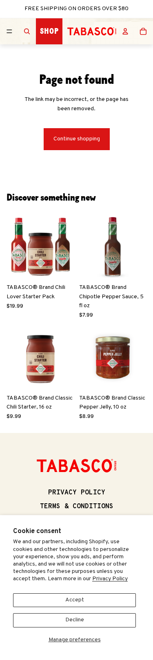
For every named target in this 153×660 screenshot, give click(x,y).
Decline (74, 619)
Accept (74, 600)
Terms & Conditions (76, 507)
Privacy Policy (110, 578)
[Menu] (9, 31)
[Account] (125, 31)
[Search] (27, 31)
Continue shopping (76, 138)
